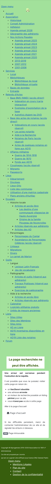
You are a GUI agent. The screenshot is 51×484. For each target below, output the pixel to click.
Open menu (7, 6)
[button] (18, 202)
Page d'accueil (17, 413)
